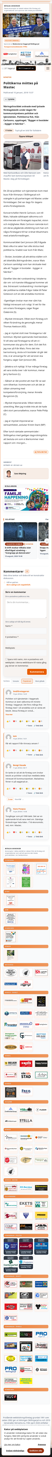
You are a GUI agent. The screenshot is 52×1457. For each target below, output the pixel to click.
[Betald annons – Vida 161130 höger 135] (11, 1216)
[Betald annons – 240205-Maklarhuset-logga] (11, 1121)
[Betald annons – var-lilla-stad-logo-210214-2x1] (26, 1075)
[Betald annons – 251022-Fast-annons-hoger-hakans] (11, 1047)
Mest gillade (39, 681)
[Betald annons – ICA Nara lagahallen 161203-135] (41, 973)
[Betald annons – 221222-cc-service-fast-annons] (26, 1188)
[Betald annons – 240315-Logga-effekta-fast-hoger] (11, 1013)
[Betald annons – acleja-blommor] (41, 1075)
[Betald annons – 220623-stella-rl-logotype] (26, 1121)
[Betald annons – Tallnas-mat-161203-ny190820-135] (26, 973)
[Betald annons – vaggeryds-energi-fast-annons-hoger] (11, 1397)
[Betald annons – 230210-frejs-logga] (26, 1091)
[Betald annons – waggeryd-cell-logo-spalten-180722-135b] (41, 1204)
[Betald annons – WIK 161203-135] (11, 1318)
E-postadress (12, 637)
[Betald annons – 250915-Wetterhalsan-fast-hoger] (26, 54)
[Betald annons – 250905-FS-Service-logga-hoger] (26, 1047)
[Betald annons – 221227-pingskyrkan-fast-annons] (26, 1160)
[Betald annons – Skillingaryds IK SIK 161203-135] (11, 1307)
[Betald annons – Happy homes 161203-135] (41, 1064)
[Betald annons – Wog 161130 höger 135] (26, 1216)
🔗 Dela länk (38, 726)
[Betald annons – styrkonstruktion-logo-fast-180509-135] (11, 1204)
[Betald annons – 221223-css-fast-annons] (41, 1013)
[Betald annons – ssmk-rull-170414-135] (26, 1307)
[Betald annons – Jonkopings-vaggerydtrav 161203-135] (26, 1295)
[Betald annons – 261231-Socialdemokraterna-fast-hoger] (26, 1245)
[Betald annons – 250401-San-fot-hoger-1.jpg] (26, 1000)
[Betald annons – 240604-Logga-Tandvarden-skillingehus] (11, 1000)
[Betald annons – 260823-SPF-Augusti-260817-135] (41, 869)
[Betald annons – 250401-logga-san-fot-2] (41, 1001)
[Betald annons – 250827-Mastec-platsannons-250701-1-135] (11, 919)
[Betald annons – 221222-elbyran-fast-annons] (26, 1013)
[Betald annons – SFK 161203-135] (41, 1295)
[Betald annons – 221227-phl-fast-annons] (10, 54)
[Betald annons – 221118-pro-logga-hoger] (41, 1334)
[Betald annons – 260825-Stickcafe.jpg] (11, 882)
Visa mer (9, 714)
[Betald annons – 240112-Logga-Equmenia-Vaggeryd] (11, 1149)
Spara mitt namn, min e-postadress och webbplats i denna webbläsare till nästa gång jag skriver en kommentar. (25, 662)
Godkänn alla (35, 1450)
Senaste (16, 681)
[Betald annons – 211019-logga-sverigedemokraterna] (26, 1262)
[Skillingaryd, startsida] (26, 68)
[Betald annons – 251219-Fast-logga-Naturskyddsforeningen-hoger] (11, 1334)
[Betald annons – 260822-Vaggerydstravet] (11, 900)
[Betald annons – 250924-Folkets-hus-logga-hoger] (11, 1092)
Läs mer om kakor (12, 1444)
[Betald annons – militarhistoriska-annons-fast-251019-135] (26, 1381)
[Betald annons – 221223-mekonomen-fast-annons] (41, 1188)
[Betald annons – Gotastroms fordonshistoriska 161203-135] (11, 1358)
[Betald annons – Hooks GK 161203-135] (11, 1295)
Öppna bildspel (26, 136)
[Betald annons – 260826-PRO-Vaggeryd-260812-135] (11, 869)
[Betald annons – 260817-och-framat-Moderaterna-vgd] (26, 25)
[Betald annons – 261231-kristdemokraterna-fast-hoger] (41, 1245)
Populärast (27, 681)
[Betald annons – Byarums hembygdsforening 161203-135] (41, 1346)
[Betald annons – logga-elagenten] (26, 1064)
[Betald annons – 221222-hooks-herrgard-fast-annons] (11, 973)
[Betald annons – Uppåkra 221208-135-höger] (26, 1204)
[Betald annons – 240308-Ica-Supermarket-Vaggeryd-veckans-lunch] (26, 984)
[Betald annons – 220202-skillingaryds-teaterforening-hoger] (26, 1346)
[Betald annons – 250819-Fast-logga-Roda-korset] (11, 1075)
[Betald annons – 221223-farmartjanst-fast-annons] (11, 1025)
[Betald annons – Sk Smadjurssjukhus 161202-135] (11, 1036)
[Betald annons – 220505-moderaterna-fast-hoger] (11, 1245)
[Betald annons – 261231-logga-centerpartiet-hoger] (11, 1263)
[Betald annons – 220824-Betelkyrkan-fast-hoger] (41, 1149)
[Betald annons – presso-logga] (41, 1216)
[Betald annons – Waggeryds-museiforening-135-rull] (11, 1346)
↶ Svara (29, 726)
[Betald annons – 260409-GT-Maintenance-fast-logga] (26, 1036)
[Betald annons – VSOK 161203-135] (26, 1284)
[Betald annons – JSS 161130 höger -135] (41, 1227)
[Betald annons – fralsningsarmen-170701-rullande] (11, 1160)
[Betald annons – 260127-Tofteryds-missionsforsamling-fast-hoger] (11, 1137)
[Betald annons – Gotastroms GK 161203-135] (41, 1284)
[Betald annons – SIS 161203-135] (41, 1307)
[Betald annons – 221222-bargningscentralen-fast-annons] (11, 1188)
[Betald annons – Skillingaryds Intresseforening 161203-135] (26, 1370)
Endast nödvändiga (15, 1450)
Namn (8, 626)
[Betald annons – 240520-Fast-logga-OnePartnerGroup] (41, 54)
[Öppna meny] (48, 68)
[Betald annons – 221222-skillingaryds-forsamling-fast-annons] (41, 1137)
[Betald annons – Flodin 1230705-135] (41, 1110)
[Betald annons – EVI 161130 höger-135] (26, 1227)
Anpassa (42, 1444)
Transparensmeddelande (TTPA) (15, 47)
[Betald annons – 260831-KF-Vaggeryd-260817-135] (11, 937)
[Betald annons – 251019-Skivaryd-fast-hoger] (26, 1334)
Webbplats (10, 648)
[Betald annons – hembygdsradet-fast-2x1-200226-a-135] (26, 1358)
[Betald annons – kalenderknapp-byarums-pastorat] (26, 1137)
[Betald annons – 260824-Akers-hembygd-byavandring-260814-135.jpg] (26, 882)
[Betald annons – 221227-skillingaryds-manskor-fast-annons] (41, 1370)
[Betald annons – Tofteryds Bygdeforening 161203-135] (11, 1381)
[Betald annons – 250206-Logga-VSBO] (26, 1110)
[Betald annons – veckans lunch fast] (11, 984)
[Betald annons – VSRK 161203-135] (11, 1284)
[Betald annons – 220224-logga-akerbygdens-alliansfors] (26, 1149)
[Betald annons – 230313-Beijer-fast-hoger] (11, 1064)
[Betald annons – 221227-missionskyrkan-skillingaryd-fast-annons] (41, 1160)
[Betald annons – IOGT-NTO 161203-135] (41, 1358)
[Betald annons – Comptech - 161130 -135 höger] (11, 1227)
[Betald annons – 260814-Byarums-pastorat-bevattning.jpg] (11, 955)
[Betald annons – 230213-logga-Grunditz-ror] (26, 1025)
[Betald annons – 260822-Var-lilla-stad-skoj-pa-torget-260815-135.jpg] (26, 869)
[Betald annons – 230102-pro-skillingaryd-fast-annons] (11, 1370)
